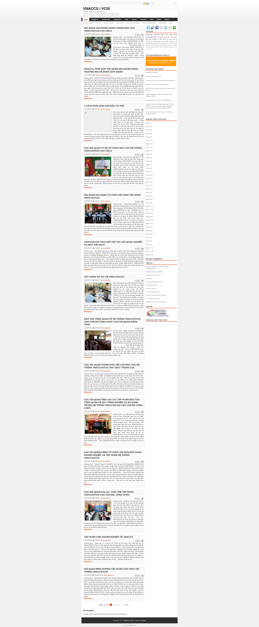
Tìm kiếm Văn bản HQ (153, 298)
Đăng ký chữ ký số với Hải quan (156, 302)
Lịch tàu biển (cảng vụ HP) (154, 282)
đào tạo (148, 39)
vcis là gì (148, 47)
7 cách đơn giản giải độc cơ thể (104, 106)
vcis (175, 34)
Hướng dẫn (106, 19)
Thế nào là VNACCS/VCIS (153, 76)
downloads (149, 43)
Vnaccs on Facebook (133, 23)
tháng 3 (148, 133)
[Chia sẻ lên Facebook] (143, 35)
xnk (175, 47)
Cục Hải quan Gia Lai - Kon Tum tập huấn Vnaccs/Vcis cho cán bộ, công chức (109, 493)
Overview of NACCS (152, 72)
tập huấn (163, 39)
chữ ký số (149, 41)
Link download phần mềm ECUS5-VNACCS (158, 100)
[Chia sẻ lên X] (140, 35)
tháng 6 (148, 123)
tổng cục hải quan (170, 37)
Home (86, 19)
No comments (106, 34)
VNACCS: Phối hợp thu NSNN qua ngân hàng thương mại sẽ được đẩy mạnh (111, 70)
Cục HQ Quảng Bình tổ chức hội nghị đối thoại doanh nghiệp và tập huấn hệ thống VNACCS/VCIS (113, 455)
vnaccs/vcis (151, 36)
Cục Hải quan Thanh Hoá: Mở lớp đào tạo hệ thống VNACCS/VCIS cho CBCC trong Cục (112, 366)
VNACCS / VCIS (96, 8)
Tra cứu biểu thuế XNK (153, 292)
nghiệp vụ (155, 39)
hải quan (160, 37)
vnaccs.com (159, 34)
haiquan (174, 45)
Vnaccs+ (98, 23)
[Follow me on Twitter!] (147, 4)
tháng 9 (148, 154)
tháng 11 (148, 147)
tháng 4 (148, 130)
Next (126, 605)
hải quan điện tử (172, 39)
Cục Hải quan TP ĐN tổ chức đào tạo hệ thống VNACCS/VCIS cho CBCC (113, 149)
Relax (167, 19)
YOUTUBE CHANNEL (87, 23)
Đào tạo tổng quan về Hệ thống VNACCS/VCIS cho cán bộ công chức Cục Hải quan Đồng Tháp (112, 322)
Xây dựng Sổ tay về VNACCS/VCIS (104, 277)
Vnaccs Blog (120, 23)
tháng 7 (148, 161)
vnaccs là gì (173, 41)
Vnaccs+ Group (108, 23)
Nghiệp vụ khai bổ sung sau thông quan (157, 84)
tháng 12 (148, 144)
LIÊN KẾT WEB (162, 23)
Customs (169, 45)
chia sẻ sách (154, 47)
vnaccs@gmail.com (131, 625)
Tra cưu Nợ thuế (151, 288)
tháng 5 (148, 126)
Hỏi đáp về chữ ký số (153, 275)
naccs (154, 43)
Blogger (144, 620)
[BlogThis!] (138, 35)
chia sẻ (151, 45)
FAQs (126, 19)
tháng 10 (148, 151)
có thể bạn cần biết (158, 45)
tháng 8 (148, 158)
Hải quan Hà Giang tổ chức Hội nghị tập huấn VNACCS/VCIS (112, 196)
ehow (166, 41)
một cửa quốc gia (168, 47)
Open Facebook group (149, 23)
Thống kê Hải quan (152, 285)
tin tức (169, 34)
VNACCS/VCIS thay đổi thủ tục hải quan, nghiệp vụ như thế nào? (113, 243)
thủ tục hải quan (163, 43)
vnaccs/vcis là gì (158, 41)
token (165, 45)
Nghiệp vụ (95, 19)
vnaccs (149, 34)
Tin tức (134, 19)
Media (159, 19)
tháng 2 (148, 137)
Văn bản (143, 19)
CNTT (151, 19)
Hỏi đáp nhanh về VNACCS (155, 272)
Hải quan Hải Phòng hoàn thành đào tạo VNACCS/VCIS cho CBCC (109, 29)
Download (117, 19)
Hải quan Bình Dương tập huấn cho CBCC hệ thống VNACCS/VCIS (111, 570)
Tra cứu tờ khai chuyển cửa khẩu (156, 295)
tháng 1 (148, 140)
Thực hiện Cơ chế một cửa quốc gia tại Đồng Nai (160, 80)
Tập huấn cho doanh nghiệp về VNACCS (108, 537)
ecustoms (160, 47)
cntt (158, 43)
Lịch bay (149, 278)
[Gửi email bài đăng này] (136, 35)
